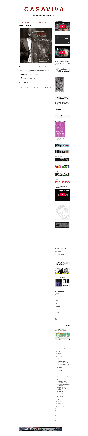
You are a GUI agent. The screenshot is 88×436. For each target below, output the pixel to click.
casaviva (44, 9)
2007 (58, 418)
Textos (35, 78)
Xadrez (56, 319)
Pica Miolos (57, 312)
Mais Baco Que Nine (61, 359)
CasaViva (57, 243)
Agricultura (57, 294)
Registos (56, 315)
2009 (58, 415)
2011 (58, 412)
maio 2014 (60, 358)
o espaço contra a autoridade (60, 252)
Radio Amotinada (60, 396)
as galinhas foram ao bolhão (60, 251)
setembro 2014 (60, 353)
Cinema (56, 299)
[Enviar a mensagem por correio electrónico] (21, 77)
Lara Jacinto (62, 243)
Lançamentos (30, 78)
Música (56, 307)
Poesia (56, 313)
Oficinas (56, 309)
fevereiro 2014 (60, 404)
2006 (58, 420)
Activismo (57, 293)
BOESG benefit (60, 374)
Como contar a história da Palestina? (63, 394)
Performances (57, 310)
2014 (58, 346)
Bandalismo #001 (60, 391)
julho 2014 (60, 354)
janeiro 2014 (60, 406)
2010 (58, 413)
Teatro (56, 318)
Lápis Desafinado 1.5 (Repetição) (63, 379)
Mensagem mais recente (24, 87)
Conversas (25, 78)
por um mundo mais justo (59, 254)
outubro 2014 (60, 351)
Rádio (56, 316)
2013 (58, 408)
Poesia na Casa (59, 367)
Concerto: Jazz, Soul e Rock (62, 393)
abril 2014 (59, 401)
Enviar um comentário (25, 84)
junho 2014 (60, 356)
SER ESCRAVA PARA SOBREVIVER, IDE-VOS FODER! (62, 388)
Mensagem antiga (48, 87)
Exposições (57, 305)
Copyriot (56, 302)
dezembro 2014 (60, 348)
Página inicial (36, 87)
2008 (58, 417)
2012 (58, 410)
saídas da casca (57, 250)
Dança (56, 303)
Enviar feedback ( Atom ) (27, 89)
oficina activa (57, 255)
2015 (58, 345)
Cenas (56, 297)
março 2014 (60, 403)
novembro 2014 (60, 349)
